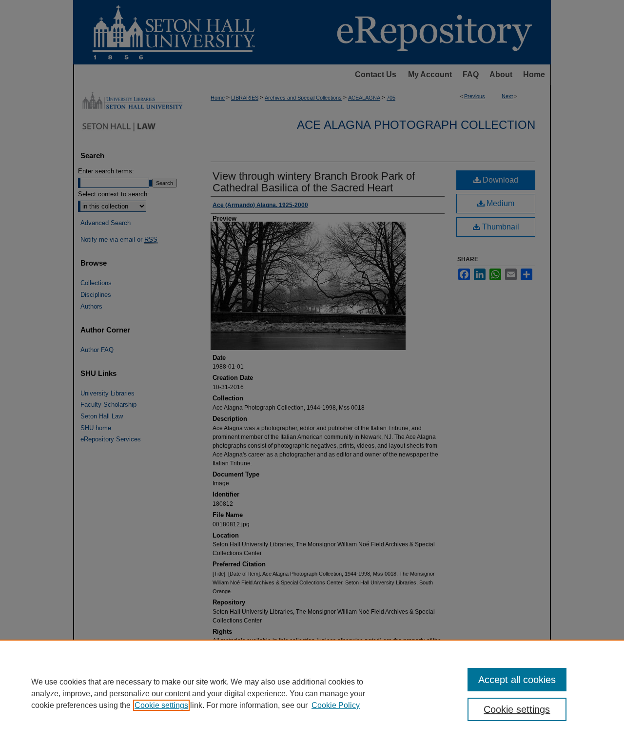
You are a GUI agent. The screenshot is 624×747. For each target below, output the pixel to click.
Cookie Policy (336, 705)
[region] (312, 693)
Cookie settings (161, 705)
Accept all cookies (517, 679)
